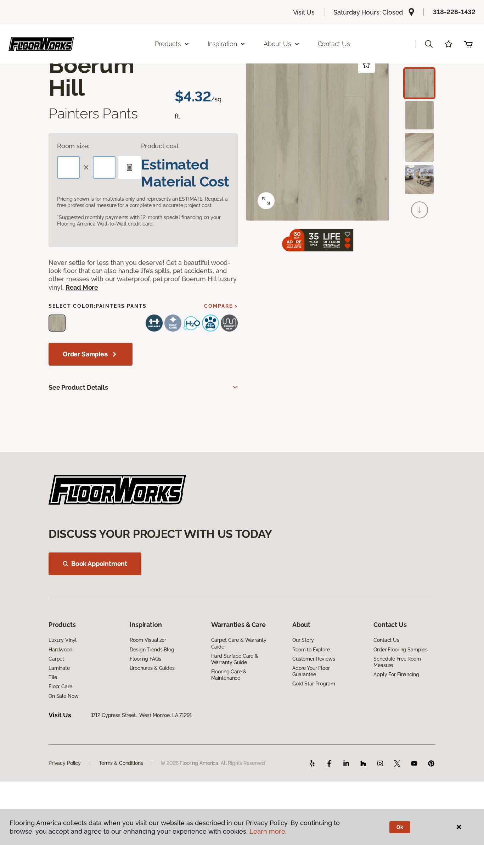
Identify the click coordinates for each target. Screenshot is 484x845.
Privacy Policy (65, 763)
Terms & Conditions (121, 763)
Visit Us (304, 12)
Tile (53, 677)
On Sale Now (63, 696)
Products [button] (168, 44)
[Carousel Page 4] (419, 179)
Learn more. (268, 831)
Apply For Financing (396, 674)
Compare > (221, 306)
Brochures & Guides (152, 668)
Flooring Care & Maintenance (229, 675)
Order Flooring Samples (400, 649)
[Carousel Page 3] (419, 147)
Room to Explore (311, 649)
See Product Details (78, 387)
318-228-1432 (454, 12)
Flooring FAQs (145, 659)
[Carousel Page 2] (419, 115)
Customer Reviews (313, 659)
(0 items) (468, 44)
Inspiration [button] (222, 44)
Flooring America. (199, 763)
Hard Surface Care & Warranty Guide (234, 659)
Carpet (56, 659)
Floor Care (60, 686)
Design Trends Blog (152, 649)
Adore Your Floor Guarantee (311, 671)
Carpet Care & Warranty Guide (238, 643)
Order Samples (85, 354)
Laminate (59, 668)
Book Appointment (99, 563)
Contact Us (334, 44)
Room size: (73, 146)
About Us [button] (277, 44)
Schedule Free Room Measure (397, 662)
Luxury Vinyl (63, 640)
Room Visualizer (148, 640)
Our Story (303, 640)
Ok (399, 827)
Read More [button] (82, 287)
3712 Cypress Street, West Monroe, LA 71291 (141, 715)
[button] (429, 44)
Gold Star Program (313, 683)
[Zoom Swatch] (266, 200)
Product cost (160, 146)
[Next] (419, 209)
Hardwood (61, 649)
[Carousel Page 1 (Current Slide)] (419, 83)
